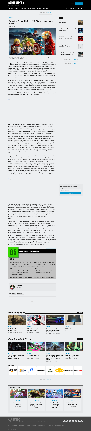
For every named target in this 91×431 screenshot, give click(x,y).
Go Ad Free (49, 12)
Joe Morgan (62, 55)
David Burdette (63, 23)
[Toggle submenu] (14, 8)
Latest (60, 17)
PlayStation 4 (20, 293)
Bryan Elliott (63, 38)
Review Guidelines (51, 248)
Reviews (11, 18)
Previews (10, 353)
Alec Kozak (62, 31)
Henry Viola (68, 330)
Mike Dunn (19, 406)
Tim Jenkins (30, 332)
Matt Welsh (12, 26)
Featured (65, 17)
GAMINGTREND (14, 429)
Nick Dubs (62, 46)
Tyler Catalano (50, 333)
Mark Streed (37, 409)
